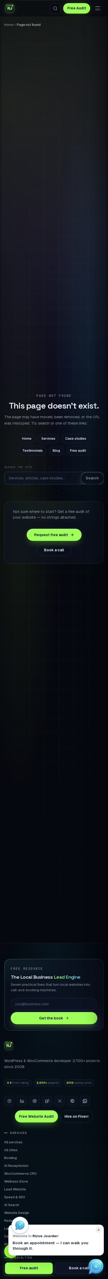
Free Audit (76, 8)
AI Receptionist (16, 1165)
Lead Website (15, 1189)
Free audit (78, 450)
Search (92, 478)
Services (48, 438)
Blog (56, 450)
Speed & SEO (14, 1197)
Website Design (16, 1213)
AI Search (11, 1205)
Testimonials (32, 450)
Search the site (18, 467)
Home (8, 24)
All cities (11, 1150)
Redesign (11, 1220)
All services (13, 1142)
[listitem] (9, 1101)
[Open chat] (96, 1267)
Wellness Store (16, 1181)
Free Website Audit (36, 1116)
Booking (10, 1158)
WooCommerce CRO (20, 1173)
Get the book (51, 1018)
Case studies (75, 438)
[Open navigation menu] (98, 8)
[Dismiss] (98, 1230)
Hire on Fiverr (76, 1116)
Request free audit (51, 534)
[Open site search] (55, 8)
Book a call (54, 550)
